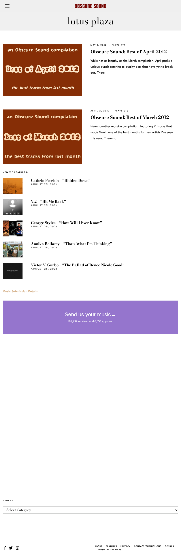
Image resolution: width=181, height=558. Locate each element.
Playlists (119, 45)
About (98, 546)
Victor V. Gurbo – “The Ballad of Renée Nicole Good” (77, 265)
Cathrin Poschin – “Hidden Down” (60, 180)
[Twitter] (11, 548)
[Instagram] (17, 548)
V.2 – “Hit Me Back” (48, 201)
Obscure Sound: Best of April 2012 (128, 51)
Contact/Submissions (147, 546)
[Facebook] (5, 548)
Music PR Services (109, 550)
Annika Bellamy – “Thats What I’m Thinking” (71, 244)
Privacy (125, 546)
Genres (169, 546)
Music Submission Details (20, 291)
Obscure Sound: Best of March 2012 (129, 117)
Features (111, 546)
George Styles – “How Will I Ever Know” (66, 223)
